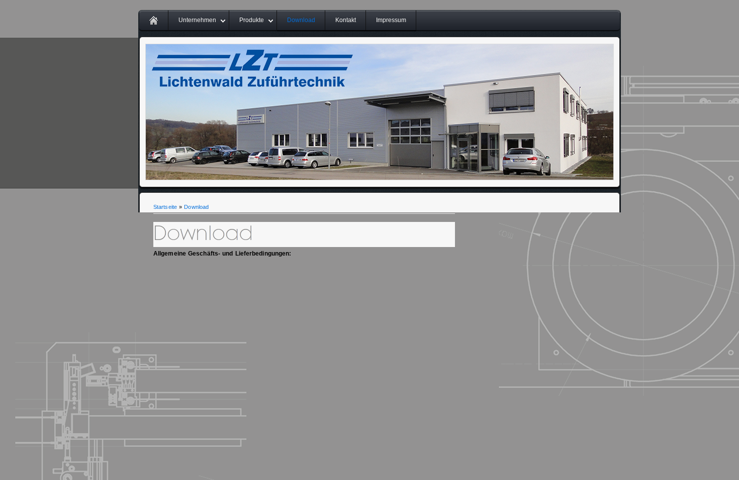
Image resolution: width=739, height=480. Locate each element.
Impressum (391, 20)
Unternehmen (197, 20)
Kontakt (345, 20)
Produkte (251, 20)
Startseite (165, 207)
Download (301, 20)
